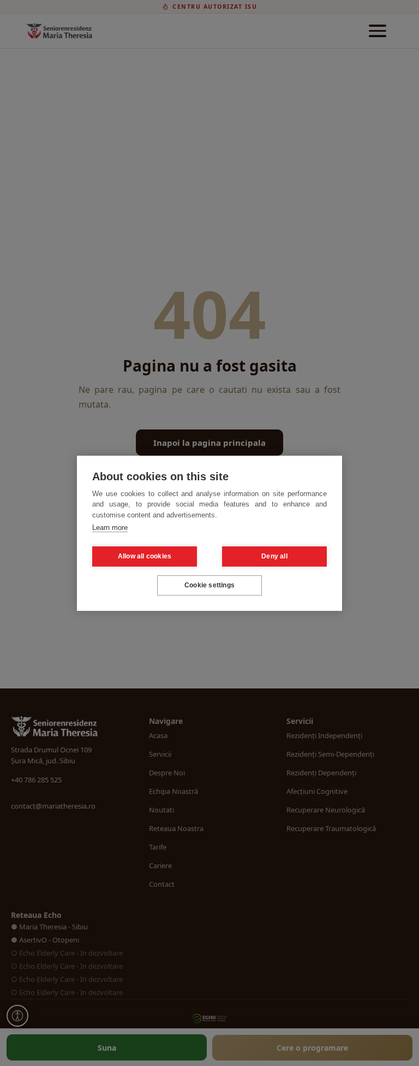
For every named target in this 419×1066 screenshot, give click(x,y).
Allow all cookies (144, 556)
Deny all (274, 556)
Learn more (110, 527)
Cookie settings (209, 585)
